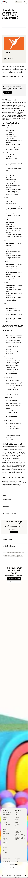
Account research (6, 814)
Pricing (4, 850)
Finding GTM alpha (19, 834)
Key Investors (6, 506)
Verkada (16, 815)
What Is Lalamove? (7, 499)
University (5, 859)
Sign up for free (14, 484)
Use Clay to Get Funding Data (9, 513)
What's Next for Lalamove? (9, 510)
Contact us (17, 858)
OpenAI (16, 812)
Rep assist (5, 819)
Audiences (5, 842)
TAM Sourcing (5, 825)
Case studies (18, 825)
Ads (3, 836)
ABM (3, 815)
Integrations (5, 849)
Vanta (16, 814)
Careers (16, 861)
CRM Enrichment (6, 824)
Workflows (5, 845)
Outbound (5, 822)
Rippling (16, 822)
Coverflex (17, 820)
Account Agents (6, 833)
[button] (14, 29)
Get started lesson (6, 858)
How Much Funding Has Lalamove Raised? (12, 503)
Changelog (5, 852)
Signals (4, 844)
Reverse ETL (5, 820)
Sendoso (17, 817)
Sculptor (4, 834)
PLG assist (5, 817)
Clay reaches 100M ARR (20, 835)
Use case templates (7, 861)
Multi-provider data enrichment (7, 840)
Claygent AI (5, 831)
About (16, 859)
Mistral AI (17, 824)
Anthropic (17, 819)
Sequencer (5, 838)
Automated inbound (7, 812)
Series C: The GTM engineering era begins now (20, 838)
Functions (5, 847)
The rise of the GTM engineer (19, 832)
